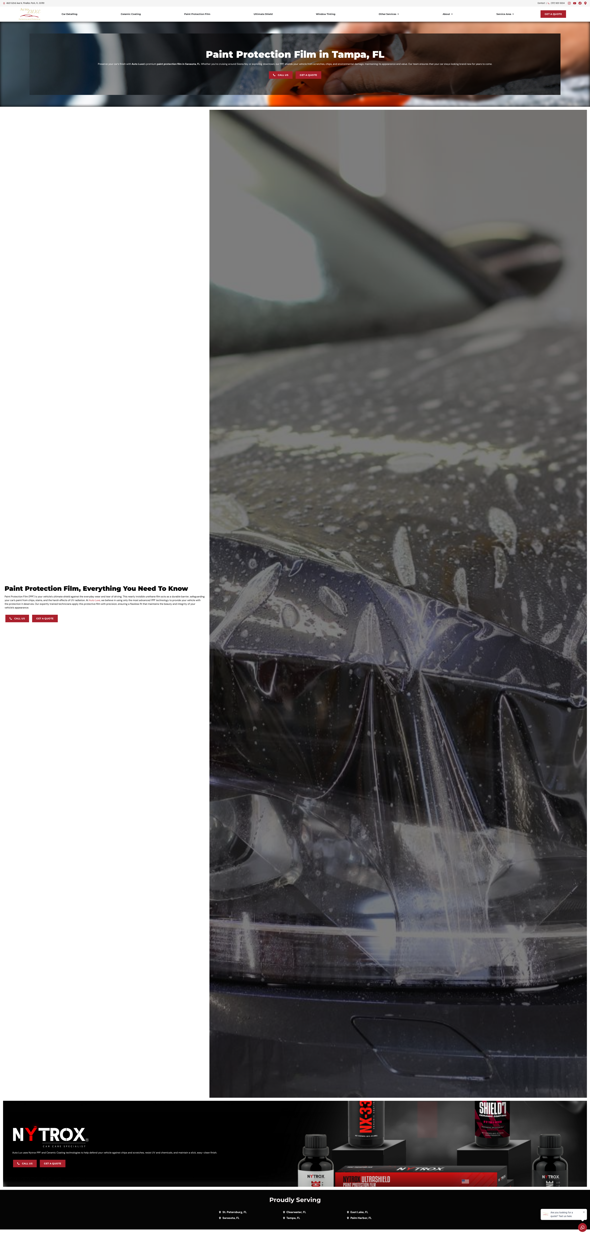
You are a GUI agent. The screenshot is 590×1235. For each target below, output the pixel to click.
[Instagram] (569, 3)
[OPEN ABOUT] (452, 14)
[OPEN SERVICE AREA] (513, 14)
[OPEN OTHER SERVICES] (398, 14)
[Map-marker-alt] (585, 3)
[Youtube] (574, 3)
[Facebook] (580, 3)
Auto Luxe (94, 600)
